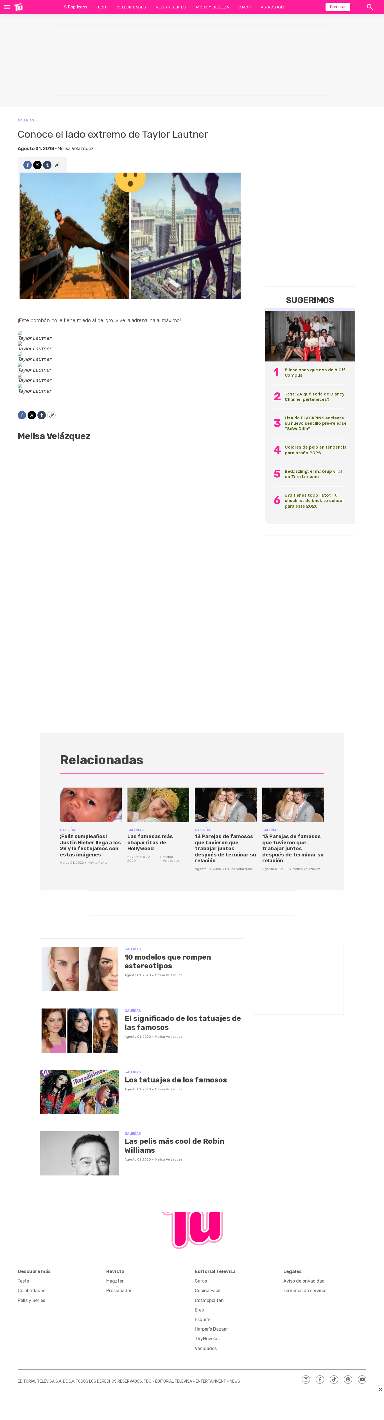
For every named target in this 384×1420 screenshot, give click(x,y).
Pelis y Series (171, 7)
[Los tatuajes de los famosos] (79, 1092)
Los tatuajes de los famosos (176, 1080)
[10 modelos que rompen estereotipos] (79, 969)
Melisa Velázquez (76, 148)
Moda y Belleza (212, 7)
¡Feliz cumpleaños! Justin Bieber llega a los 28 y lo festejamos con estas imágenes (90, 845)
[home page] (18, 7)
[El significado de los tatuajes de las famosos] (79, 1031)
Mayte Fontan (99, 863)
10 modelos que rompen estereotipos (168, 961)
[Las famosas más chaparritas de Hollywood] (158, 805)
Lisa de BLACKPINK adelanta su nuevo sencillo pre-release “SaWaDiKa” (316, 423)
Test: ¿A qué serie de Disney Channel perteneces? (314, 396)
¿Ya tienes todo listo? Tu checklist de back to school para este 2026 (314, 500)
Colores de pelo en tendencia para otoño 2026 (316, 449)
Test (102, 7)
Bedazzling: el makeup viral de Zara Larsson (313, 474)
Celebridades (131, 7)
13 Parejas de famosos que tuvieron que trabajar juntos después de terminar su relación (225, 848)
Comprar (338, 6)
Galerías (26, 120)
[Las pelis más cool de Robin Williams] (79, 1153)
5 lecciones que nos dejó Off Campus (315, 372)
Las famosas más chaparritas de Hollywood (150, 842)
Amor (245, 7)
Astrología (273, 7)
